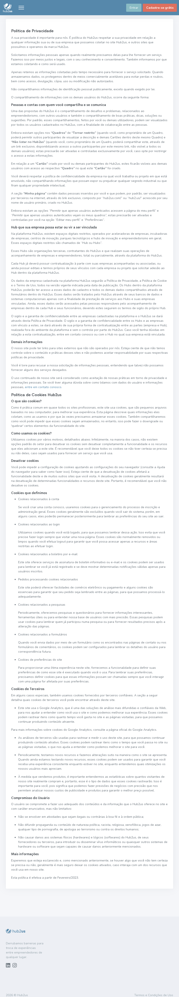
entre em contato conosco (43, 387)
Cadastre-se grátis (160, 8)
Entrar (134, 8)
